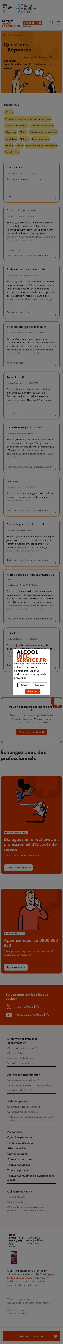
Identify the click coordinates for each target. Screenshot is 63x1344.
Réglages (39, 685)
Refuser (24, 685)
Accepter (32, 691)
